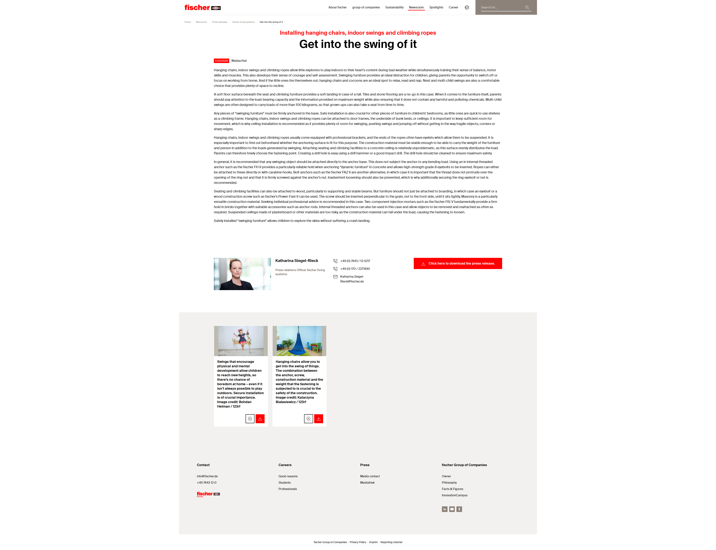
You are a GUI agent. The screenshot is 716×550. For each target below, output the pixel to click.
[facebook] (459, 509)
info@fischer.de (207, 476)
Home (188, 22)
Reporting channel (391, 542)
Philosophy (449, 483)
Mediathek (367, 483)
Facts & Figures (452, 489)
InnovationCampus (454, 495)
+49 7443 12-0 (206, 483)
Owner (446, 476)
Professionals (288, 489)
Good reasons (288, 476)
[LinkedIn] (445, 509)
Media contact (370, 476)
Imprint (373, 542)
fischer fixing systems (243, 22)
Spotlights (436, 7)
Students (285, 483)
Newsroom (201, 22)
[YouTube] (452, 509)
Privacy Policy (358, 542)
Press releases (219, 22)
